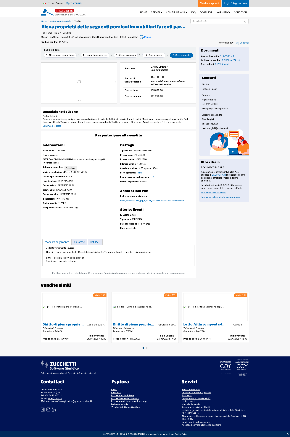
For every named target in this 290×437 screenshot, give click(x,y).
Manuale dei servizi (191, 404)
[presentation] (42, 82)
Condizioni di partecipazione (196, 422)
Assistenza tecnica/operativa (196, 392)
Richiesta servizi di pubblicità (196, 407)
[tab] (57, 242)
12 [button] (153, 177)
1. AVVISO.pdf (227, 56)
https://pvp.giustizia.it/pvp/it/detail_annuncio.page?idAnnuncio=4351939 (152, 200)
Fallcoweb (116, 392)
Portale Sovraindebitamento (125, 398)
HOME (143, 12)
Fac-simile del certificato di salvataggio (220, 197)
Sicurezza (187, 395)
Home (44, 21)
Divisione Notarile (119, 404)
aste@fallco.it (55, 398)
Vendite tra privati (209, 3)
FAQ (193, 12)
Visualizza (70, 168)
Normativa (223, 12)
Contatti (60, 3)
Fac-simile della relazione (213, 192)
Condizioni (241, 12)
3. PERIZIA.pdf (222, 64)
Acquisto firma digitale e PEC (196, 398)
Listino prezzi (188, 401)
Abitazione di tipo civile (60, 21)
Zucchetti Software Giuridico (125, 407)
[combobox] (48, 3)
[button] (145, 37)
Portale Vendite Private (122, 395)
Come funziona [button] (176, 12)
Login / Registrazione (235, 3)
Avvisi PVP (206, 12)
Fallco (114, 389)
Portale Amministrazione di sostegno (129, 401)
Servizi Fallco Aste (191, 389)
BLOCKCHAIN (219, 174)
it (48, 3)
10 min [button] (139, 172)
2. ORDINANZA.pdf (231, 60)
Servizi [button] (156, 12)
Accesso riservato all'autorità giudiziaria (201, 425)
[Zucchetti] (74, 3)
